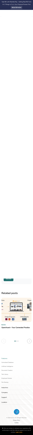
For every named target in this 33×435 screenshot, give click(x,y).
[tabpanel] (16, 317)
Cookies (17, 422)
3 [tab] (18, 341)
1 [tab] (15, 341)
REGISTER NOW (16, 7)
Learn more (19, 432)
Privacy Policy (16, 420)
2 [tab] (16, 341)
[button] (31, 358)
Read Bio (8, 279)
